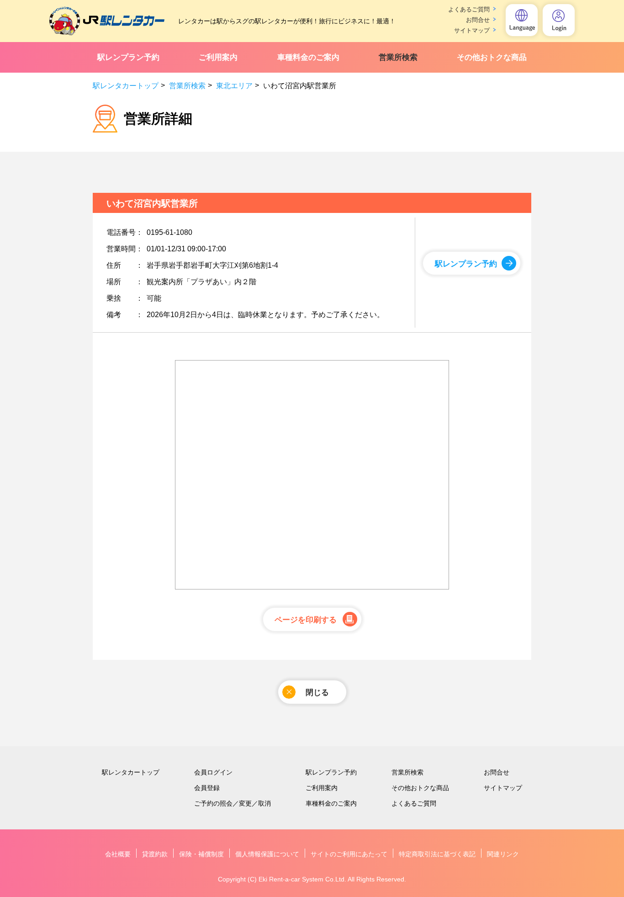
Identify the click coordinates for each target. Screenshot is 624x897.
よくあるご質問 (469, 9)
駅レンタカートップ (126, 86)
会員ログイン (213, 772)
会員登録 (207, 787)
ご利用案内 (218, 57)
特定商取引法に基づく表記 (437, 854)
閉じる (317, 692)
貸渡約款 (155, 854)
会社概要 (118, 854)
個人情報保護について (267, 854)
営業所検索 (398, 57)
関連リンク (503, 854)
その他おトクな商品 (492, 57)
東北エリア (234, 86)
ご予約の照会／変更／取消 (232, 803)
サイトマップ (472, 30)
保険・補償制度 (201, 854)
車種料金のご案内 (308, 57)
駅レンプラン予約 (128, 57)
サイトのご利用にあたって (349, 854)
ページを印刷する (306, 620)
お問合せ (478, 20)
